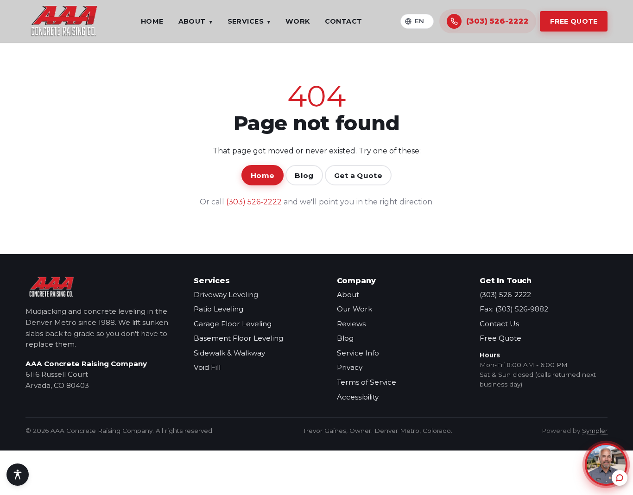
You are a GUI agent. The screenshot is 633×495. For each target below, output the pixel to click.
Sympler (595, 430)
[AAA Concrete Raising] (63, 21)
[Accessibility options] (17, 474)
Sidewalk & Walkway (229, 353)
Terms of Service (366, 382)
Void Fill (207, 367)
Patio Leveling (218, 309)
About (195, 21)
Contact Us (499, 323)
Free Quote (573, 21)
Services (249, 21)
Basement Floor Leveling (238, 338)
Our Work (354, 309)
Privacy (349, 367)
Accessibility (358, 397)
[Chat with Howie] (606, 464)
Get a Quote (358, 175)
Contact (343, 21)
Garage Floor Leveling (233, 323)
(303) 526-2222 (254, 201)
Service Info (358, 353)
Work (297, 21)
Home (152, 21)
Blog (304, 175)
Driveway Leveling (226, 294)
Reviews (351, 323)
